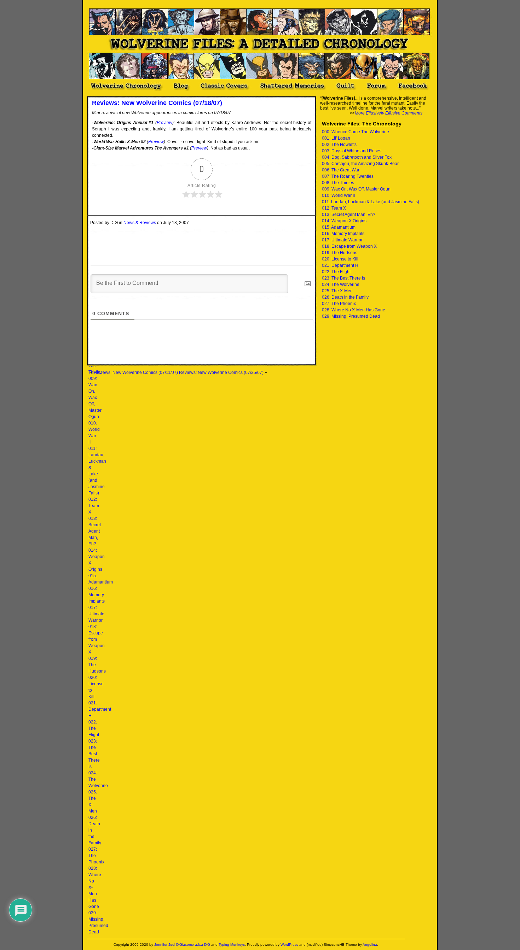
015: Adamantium (339, 227)
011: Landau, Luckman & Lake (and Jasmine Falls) (370, 201)
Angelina (370, 944)
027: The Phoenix (339, 303)
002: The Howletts (339, 144)
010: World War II (338, 195)
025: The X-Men (337, 290)
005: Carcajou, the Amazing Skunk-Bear (360, 163)
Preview (164, 122)
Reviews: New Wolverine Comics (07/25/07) (221, 372)
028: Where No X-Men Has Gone (353, 309)
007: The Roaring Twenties (348, 176)
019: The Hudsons (339, 252)
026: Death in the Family (345, 297)
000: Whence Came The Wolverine (355, 131)
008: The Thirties (338, 182)
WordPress (289, 944)
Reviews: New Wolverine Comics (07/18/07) (157, 102)
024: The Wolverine (340, 284)
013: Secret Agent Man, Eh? (94, 531)
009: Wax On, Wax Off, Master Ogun (95, 397)
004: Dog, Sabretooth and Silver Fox (357, 157)
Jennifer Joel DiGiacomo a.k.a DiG (182, 944)
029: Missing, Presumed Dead (351, 316)
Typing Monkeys (232, 944)
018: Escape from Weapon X (96, 639)
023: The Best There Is (94, 754)
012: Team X (93, 506)
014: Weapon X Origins (344, 220)
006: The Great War (340, 170)
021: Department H (99, 709)
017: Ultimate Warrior (96, 614)
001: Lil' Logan (336, 138)
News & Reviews (139, 222)
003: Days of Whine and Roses (351, 150)
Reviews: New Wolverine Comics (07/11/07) (136, 372)
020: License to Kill (340, 259)
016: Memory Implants (96, 595)
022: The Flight (93, 728)
